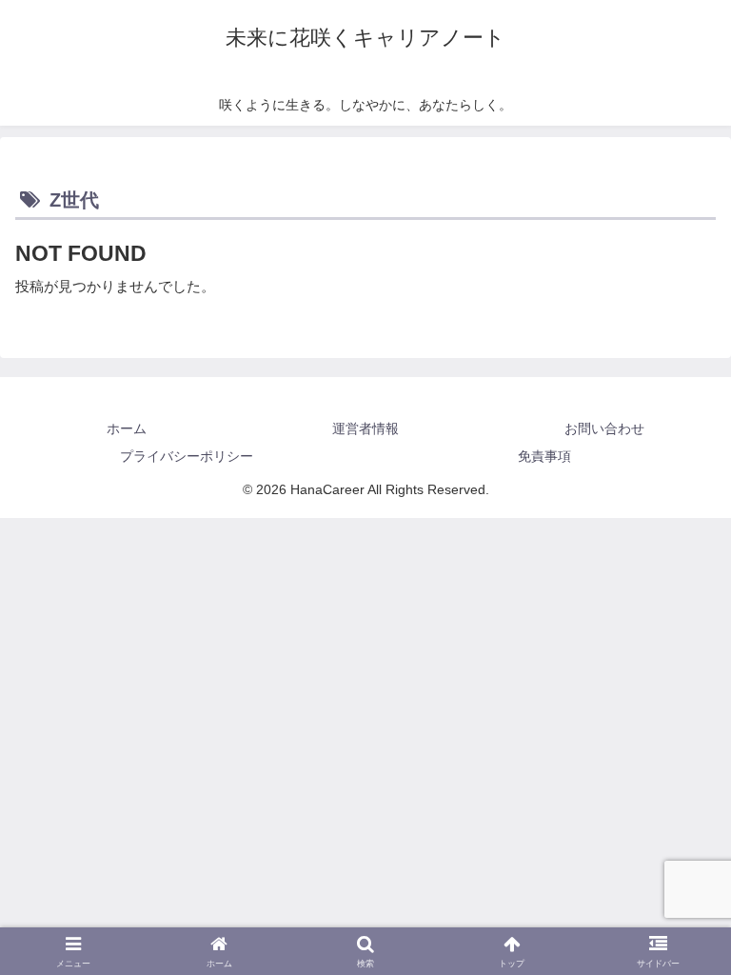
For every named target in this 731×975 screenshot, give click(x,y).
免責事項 (544, 456)
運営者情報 (365, 428)
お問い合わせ (604, 428)
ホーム (127, 428)
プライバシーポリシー (186, 456)
